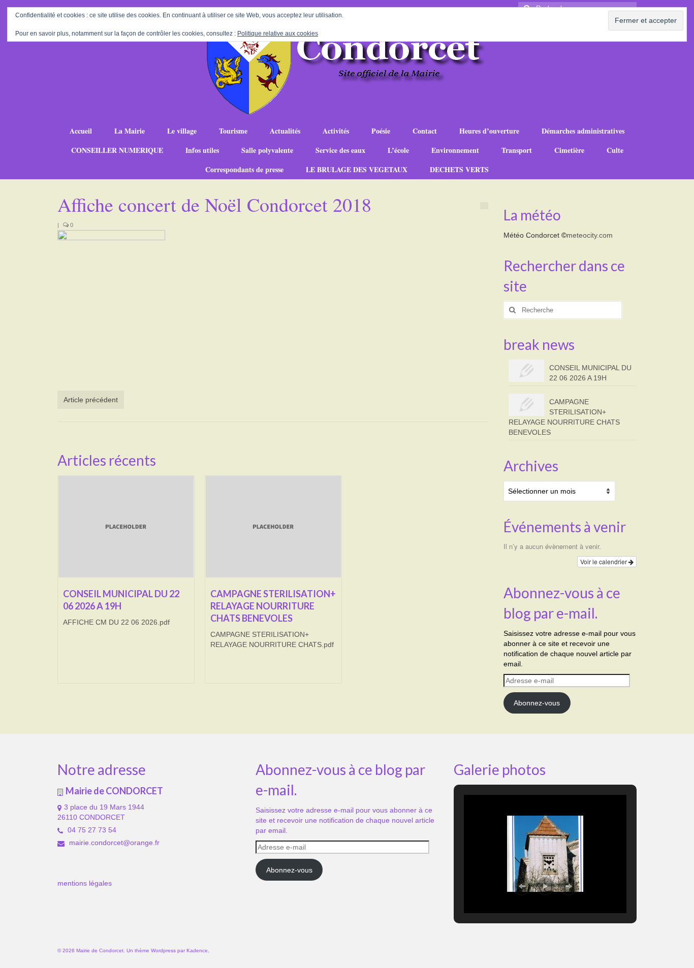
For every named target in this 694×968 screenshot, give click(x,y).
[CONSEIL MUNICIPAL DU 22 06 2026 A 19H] (126, 526)
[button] (522, 886)
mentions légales (84, 883)
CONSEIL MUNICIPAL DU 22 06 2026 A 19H (590, 373)
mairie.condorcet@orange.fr (113, 842)
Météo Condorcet (531, 235)
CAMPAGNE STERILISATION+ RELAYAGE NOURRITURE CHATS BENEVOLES (564, 417)
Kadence (197, 950)
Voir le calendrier (604, 561)
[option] (126, 584)
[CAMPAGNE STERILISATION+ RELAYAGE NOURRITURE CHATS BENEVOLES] (273, 526)
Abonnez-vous (537, 703)
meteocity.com (589, 235)
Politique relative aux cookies (277, 33)
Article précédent (91, 400)
